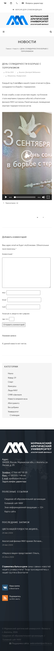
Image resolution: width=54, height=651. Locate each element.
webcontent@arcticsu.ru (41, 643)
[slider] (24, 197)
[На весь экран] (48, 197)
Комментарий (7, 254)
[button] (27, 156)
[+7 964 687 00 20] (17, 3)
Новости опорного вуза (17, 399)
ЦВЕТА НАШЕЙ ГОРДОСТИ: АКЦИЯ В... (20, 529)
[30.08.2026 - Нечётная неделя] (11, 3)
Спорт (10, 382)
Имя (4, 293)
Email (4, 300)
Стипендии (14, 415)
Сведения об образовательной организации (24, 499)
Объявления (11, 76)
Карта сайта (10, 511)
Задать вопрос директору (14, 481)
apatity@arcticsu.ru (17, 478)
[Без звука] (43, 197)
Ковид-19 (12, 378)
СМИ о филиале (15, 395)
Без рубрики (13, 407)
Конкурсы (12, 386)
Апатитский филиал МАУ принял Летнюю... (22, 541)
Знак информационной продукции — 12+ (23, 507)
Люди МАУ (12, 390)
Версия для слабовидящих (28, 9)
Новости (16, 49)
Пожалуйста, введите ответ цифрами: (16, 314)
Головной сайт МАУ (13, 503)
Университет (21, 76)
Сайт (4, 307)
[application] (27, 156)
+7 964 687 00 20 (19, 472)
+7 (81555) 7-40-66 (17, 475)
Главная (8, 49)
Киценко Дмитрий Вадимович (29, 72)
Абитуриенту (13, 403)
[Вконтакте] (5, 3)
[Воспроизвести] (5, 197)
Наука (10, 373)
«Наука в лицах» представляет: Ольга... (21, 553)
